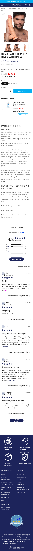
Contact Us (5, 497)
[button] (2, 5)
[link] (9, 61)
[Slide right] (31, 48)
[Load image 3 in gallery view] (25, 47)
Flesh (5, 83)
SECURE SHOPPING (25, 463)
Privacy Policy (22, 482)
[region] (16, 244)
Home (3, 8)
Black (13, 83)
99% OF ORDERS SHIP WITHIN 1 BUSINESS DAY (25, 450)
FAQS (3, 474)
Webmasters (21, 492)
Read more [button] (5, 346)
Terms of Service (23, 490)
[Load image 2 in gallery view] (16, 47)
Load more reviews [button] (16, 420)
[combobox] (24, 266)
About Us (20, 474)
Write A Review (16, 259)
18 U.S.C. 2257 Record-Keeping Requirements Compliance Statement (16, 541)
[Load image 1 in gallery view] (8, 47)
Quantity (3, 87)
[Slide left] (2, 48)
